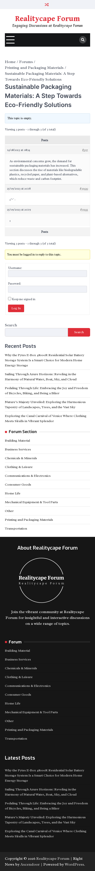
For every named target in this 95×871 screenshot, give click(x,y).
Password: (14, 284)
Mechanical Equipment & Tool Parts (31, 502)
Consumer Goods (18, 484)
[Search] (82, 39)
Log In (16, 308)
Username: (15, 268)
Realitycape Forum (47, 18)
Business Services (18, 449)
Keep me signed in (23, 299)
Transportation (16, 528)
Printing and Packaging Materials (29, 520)
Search (11, 325)
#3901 (84, 210)
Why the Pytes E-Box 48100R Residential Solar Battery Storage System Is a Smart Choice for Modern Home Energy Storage (44, 360)
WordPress (74, 864)
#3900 (84, 189)
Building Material (17, 440)
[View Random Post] (46, 4)
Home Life (12, 493)
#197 (85, 150)
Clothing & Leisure (19, 467)
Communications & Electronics (28, 476)
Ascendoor (30, 864)
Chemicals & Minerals (21, 458)
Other (9, 511)
